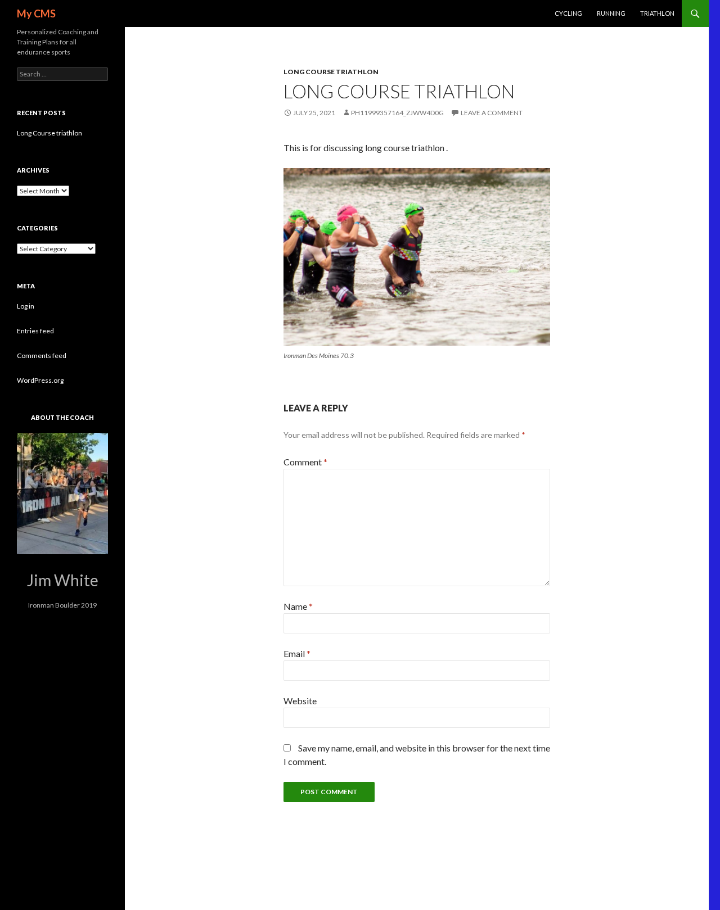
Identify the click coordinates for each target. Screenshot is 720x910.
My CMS (36, 13)
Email (297, 653)
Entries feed (35, 331)
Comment (305, 461)
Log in (25, 306)
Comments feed (41, 355)
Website (300, 700)
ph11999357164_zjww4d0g (397, 112)
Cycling (568, 13)
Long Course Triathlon (331, 71)
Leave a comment (492, 112)
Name (298, 606)
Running (611, 13)
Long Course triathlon (49, 133)
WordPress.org (40, 380)
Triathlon (657, 13)
